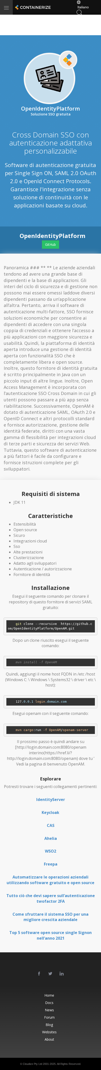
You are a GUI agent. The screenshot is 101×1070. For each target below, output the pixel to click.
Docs (49, 1002)
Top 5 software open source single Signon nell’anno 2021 (50, 935)
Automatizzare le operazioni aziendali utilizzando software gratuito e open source (50, 879)
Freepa (50, 864)
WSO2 (50, 851)
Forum (49, 1017)
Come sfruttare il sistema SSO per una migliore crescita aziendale (50, 917)
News (49, 1010)
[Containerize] (32, 7)
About (49, 1039)
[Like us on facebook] (39, 974)
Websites (49, 1032)
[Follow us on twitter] (50, 974)
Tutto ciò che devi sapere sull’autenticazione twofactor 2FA (50, 898)
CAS (50, 825)
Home (49, 995)
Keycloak (50, 812)
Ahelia (50, 838)
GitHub (50, 244)
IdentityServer (50, 799)
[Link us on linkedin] (62, 974)
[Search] (79, 12)
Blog (49, 1024)
